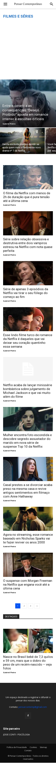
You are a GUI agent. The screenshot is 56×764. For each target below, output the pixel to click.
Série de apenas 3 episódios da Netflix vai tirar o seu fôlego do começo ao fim (25, 293)
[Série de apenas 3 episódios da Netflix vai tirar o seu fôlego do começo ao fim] (28, 273)
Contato (28, 750)
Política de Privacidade (17, 747)
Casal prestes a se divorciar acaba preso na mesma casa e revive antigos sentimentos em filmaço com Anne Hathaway (27, 490)
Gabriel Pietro (9, 124)
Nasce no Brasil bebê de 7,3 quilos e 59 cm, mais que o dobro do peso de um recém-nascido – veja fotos (28, 662)
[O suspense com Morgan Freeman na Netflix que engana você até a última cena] (28, 565)
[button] (5, 4)
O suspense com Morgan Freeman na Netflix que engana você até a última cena (27, 584)
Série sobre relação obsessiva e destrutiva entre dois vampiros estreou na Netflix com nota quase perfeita (27, 245)
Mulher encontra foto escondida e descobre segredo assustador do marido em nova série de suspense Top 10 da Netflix (27, 440)
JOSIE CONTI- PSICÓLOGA (16, 734)
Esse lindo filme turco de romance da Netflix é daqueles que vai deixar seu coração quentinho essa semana (27, 340)
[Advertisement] (28, 50)
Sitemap (43, 747)
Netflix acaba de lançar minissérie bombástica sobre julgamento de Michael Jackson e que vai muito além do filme (27, 390)
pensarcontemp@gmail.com (33, 706)
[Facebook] (28, 716)
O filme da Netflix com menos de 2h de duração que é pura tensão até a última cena (26, 197)
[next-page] (37, 605)
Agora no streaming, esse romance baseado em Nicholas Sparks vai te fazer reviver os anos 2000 (28, 538)
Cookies (33, 747)
